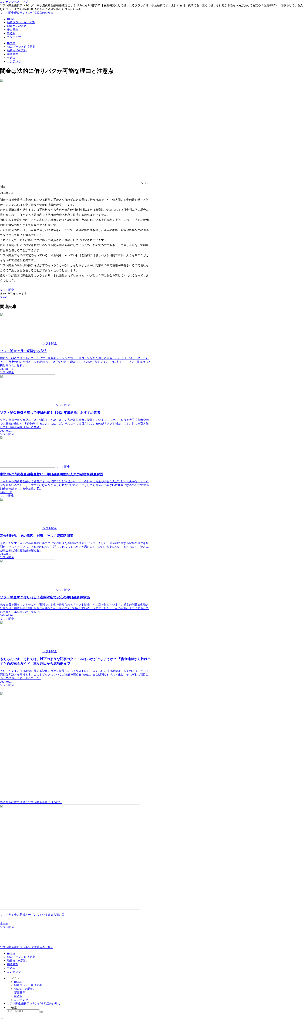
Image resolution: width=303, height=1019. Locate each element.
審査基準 (12, 964)
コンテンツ (14, 971)
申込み (11, 967)
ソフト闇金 (7, 289)
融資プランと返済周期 (21, 956)
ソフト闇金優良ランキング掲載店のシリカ (33, 1003)
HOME (11, 953)
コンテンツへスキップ (14, 1)
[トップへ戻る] (1, 1018)
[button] (41, 1012)
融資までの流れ (17, 960)
